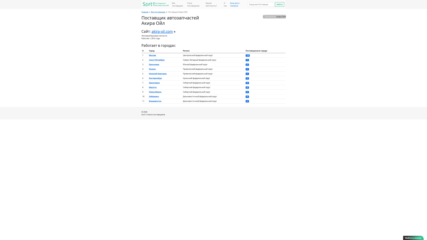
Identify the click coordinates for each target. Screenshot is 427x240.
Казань (152, 69)
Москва (152, 55)
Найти (280, 4)
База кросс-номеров (235, 4)
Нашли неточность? (211, 4)
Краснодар (154, 64)
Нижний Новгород (158, 73)
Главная (144, 12)
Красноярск (154, 83)
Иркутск (153, 87)
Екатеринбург (155, 78)
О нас (225, 4)
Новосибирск (155, 92)
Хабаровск (154, 96)
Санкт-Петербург (157, 60)
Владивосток (155, 101)
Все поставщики (177, 4)
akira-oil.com (162, 31)
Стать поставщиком (193, 4)
